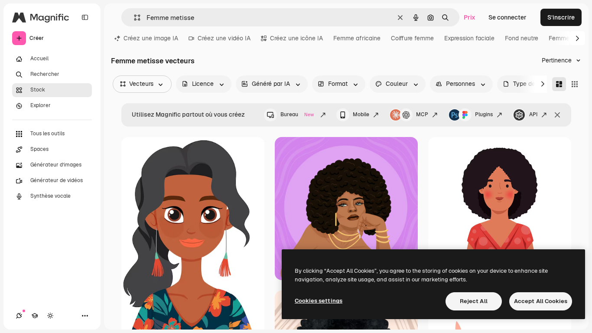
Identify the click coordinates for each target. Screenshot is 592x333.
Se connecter (507, 17)
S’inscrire (561, 17)
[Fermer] (557, 114)
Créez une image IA (151, 38)
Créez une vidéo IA (224, 38)
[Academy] (35, 316)
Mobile (361, 114)
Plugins (484, 114)
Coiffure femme (412, 38)
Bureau (297, 114)
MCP (422, 114)
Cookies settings (318, 300)
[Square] (575, 84)
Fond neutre (521, 38)
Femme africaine (357, 38)
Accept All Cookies (540, 301)
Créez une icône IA (296, 38)
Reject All (474, 301)
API (533, 114)
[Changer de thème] (50, 316)
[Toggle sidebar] (85, 17)
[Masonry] (559, 84)
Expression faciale (469, 38)
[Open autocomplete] (134, 17)
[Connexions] (19, 316)
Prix (469, 17)
